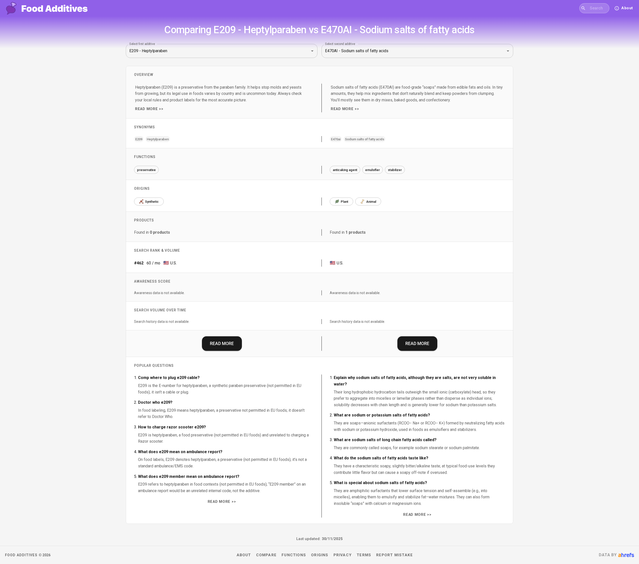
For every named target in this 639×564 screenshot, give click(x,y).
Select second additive (340, 43)
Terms (364, 555)
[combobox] (597, 8)
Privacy (342, 555)
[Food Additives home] (47, 8)
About (244, 555)
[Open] (312, 50)
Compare (266, 555)
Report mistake (394, 555)
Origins (319, 555)
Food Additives (21, 555)
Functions (294, 555)
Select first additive (142, 43)
